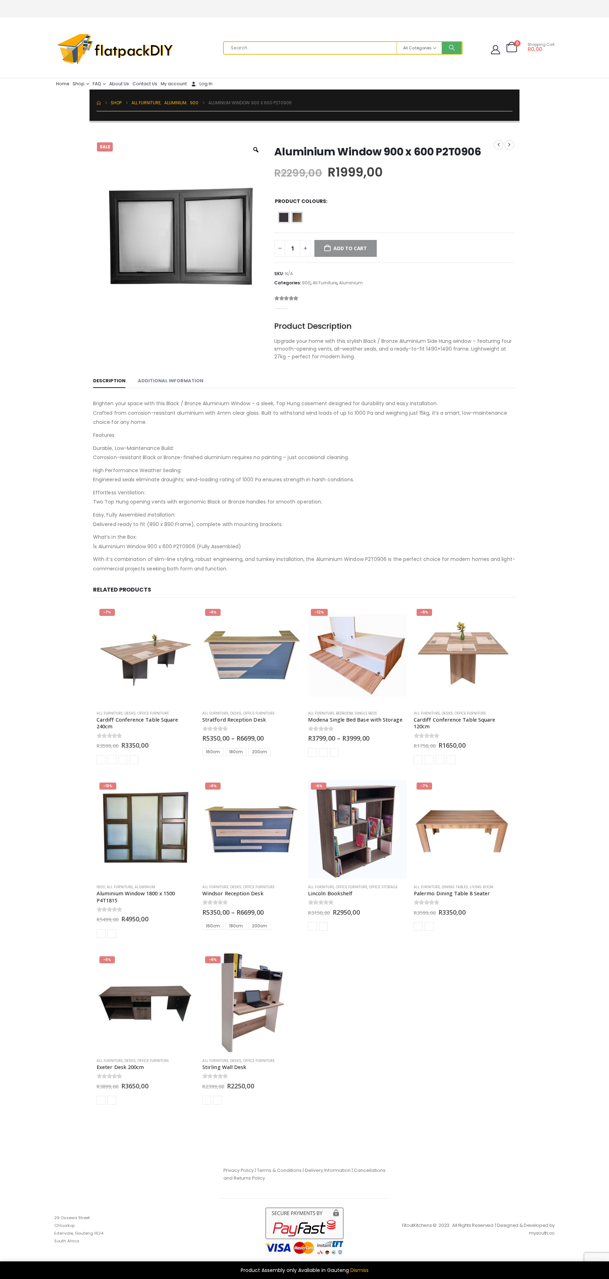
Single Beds (366, 713)
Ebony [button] (418, 926)
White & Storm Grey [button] (217, 1100)
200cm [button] (259, 752)
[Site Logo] (116, 50)
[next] (509, 145)
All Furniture (325, 283)
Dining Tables (455, 887)
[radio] (283, 217)
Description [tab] (109, 380)
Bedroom (344, 713)
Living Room (481, 887)
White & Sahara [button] (206, 1100)
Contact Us (145, 84)
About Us (119, 84)
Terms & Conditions (279, 1170)
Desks (130, 713)
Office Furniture (153, 713)
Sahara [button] (101, 759)
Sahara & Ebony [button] (323, 926)
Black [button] (101, 933)
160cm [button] (213, 752)
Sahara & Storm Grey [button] (111, 759)
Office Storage (383, 887)
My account (174, 84)
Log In (206, 84)
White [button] (334, 752)
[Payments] (304, 1231)
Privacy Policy (238, 1170)
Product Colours (300, 201)
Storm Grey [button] (122, 759)
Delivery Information (328, 1170)
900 (306, 283)
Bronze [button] (111, 933)
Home (62, 84)
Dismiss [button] (359, 1270)
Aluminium (351, 283)
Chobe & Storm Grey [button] (111, 1100)
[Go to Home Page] (99, 103)
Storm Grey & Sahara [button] (133, 759)
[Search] (452, 48)
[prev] (499, 145)
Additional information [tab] (170, 380)
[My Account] (495, 49)
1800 (101, 887)
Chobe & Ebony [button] (312, 926)
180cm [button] (236, 752)
